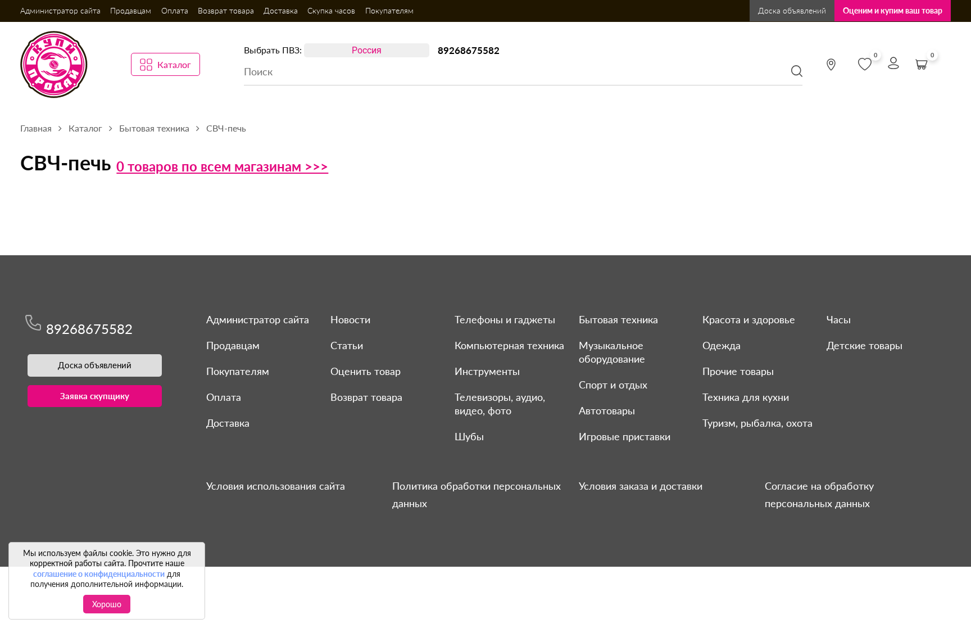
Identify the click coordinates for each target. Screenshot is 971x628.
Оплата (174, 10)
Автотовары (607, 410)
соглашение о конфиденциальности (99, 574)
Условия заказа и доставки (640, 486)
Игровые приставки (624, 436)
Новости (350, 319)
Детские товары (864, 345)
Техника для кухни (745, 397)
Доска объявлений (792, 10)
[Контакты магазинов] (831, 64)
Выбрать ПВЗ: (273, 49)
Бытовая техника (618, 319)
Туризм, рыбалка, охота (757, 423)
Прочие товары (738, 371)
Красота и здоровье (748, 319)
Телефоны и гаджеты (505, 319)
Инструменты (487, 371)
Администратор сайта (60, 10)
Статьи (346, 345)
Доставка (281, 10)
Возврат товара (226, 10)
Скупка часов (331, 10)
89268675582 (469, 50)
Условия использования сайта (275, 486)
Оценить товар (365, 371)
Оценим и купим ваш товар (892, 10)
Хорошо (106, 604)
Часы (839, 319)
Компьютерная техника (509, 345)
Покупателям (389, 10)
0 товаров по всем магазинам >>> (222, 166)
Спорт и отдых (613, 384)
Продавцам (130, 10)
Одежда (721, 345)
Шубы (469, 436)
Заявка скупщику (94, 396)
